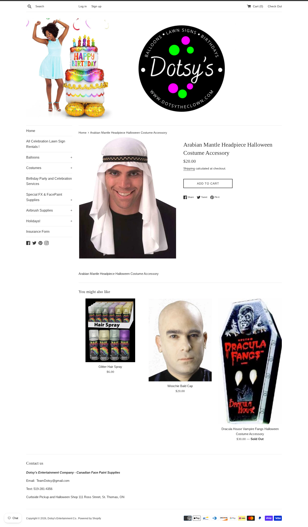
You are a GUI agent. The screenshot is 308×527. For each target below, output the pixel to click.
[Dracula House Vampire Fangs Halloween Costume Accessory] (250, 361)
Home (30, 131)
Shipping (189, 168)
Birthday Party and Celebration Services (49, 181)
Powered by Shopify (89, 518)
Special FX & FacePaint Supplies (49, 197)
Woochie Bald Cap (180, 386)
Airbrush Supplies (49, 210)
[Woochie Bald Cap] (180, 339)
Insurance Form (37, 231)
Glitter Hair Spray (110, 366)
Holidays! (49, 221)
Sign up (96, 6)
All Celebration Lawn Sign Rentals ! (45, 144)
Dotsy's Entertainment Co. (62, 518)
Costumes (49, 168)
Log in (83, 6)
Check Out (275, 6)
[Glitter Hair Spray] (110, 330)
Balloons (49, 157)
